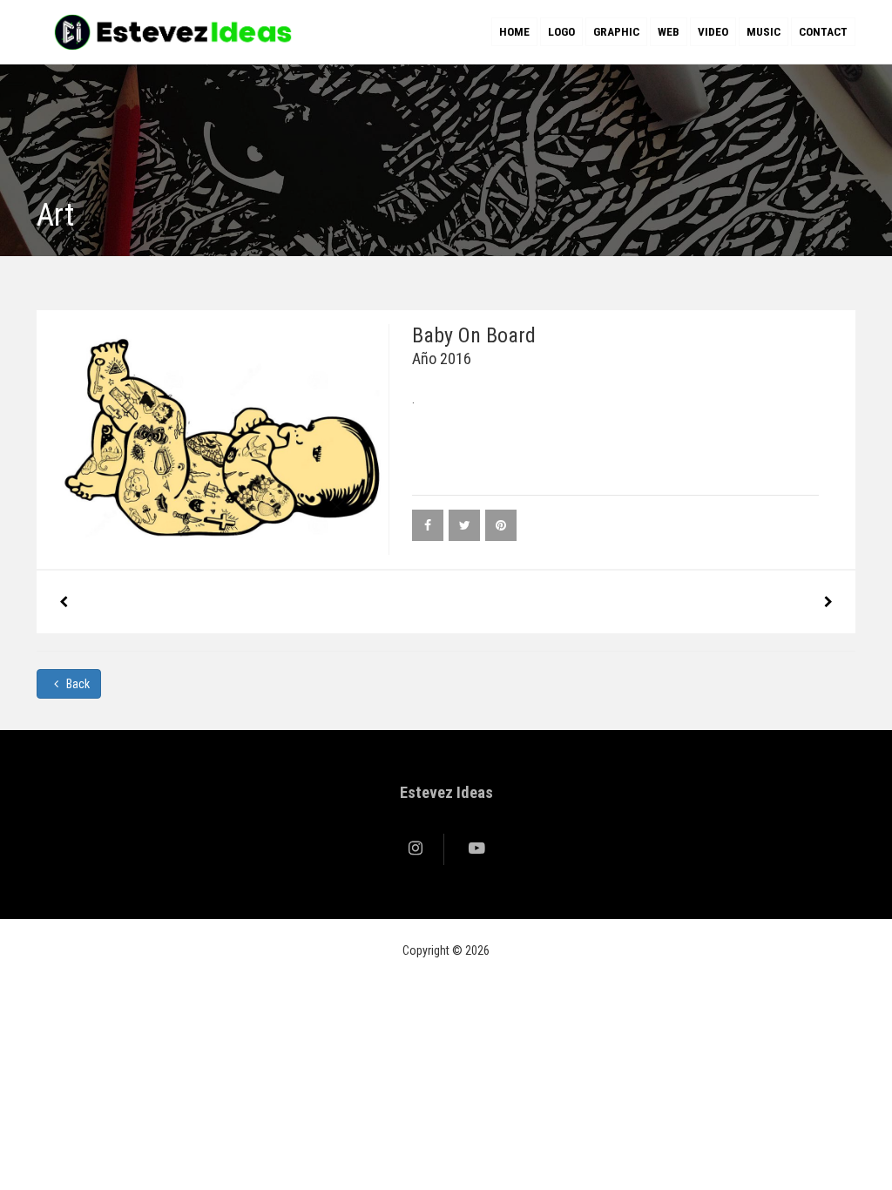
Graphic (616, 31)
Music (763, 31)
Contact (823, 31)
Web (668, 31)
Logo (561, 31)
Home (514, 31)
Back (77, 684)
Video (713, 31)
